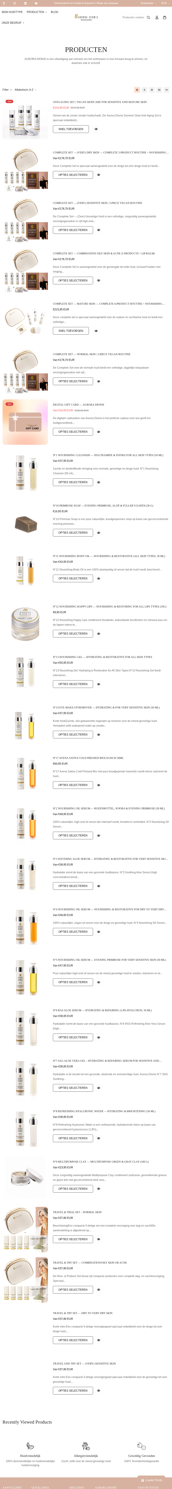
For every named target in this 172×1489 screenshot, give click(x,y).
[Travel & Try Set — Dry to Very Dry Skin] (25, 1330)
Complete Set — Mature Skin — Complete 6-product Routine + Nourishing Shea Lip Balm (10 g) (107, 304)
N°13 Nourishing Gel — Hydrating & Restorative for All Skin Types (102, 657)
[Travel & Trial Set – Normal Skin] (25, 1229)
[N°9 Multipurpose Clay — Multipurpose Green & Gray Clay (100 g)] (25, 1179)
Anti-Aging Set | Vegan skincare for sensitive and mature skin (100, 102)
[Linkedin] (25, 3)
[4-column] (159, 90)
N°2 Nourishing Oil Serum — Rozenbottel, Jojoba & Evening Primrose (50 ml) (109, 808)
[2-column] (144, 90)
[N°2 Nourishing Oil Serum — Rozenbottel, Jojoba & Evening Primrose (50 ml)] (25, 826)
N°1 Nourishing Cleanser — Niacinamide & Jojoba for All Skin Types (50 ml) (108, 455)
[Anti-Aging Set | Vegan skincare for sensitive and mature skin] (25, 119)
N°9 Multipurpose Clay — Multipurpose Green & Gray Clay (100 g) (101, 1161)
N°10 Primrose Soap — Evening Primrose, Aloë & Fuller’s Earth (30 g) (103, 505)
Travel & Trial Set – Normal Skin (77, 1212)
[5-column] (166, 90)
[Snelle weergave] (96, 129)
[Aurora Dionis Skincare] (86, 17)
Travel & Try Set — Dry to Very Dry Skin (83, 1313)
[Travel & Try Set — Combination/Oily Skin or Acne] (25, 1280)
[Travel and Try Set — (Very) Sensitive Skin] (25, 1381)
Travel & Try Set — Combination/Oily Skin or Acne (90, 1262)
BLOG (54, 12)
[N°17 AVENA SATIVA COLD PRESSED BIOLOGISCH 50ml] (25, 775)
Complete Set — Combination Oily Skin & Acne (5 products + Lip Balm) (104, 253)
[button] (164, 17)
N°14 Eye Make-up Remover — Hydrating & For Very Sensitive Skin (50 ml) (106, 707)
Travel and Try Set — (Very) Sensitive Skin (84, 1363)
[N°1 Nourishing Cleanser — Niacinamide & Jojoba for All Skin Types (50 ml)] (25, 472)
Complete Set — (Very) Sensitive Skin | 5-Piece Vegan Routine (97, 203)
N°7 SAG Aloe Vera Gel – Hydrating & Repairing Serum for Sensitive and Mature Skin (106, 1061)
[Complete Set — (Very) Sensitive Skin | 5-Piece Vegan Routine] (25, 220)
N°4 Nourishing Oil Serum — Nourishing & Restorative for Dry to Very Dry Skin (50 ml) (108, 909)
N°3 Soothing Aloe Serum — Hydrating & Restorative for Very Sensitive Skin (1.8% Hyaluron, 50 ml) (110, 859)
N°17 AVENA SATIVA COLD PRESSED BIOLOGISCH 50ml (88, 758)
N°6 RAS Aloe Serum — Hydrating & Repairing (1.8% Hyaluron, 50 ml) (102, 1010)
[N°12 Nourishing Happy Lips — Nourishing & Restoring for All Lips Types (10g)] (25, 624)
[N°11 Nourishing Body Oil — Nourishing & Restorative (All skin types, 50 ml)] (25, 573)
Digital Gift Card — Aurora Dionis (78, 404)
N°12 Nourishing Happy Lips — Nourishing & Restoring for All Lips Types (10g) (109, 606)
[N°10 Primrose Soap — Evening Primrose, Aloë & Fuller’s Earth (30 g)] (25, 523)
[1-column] (137, 90)
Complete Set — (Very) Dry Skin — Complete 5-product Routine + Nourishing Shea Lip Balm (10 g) (109, 153)
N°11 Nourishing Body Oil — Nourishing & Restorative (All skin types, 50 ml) (109, 556)
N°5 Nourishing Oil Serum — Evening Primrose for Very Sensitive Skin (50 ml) (109, 959)
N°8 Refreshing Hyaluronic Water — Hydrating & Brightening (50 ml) (104, 1111)
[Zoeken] (148, 17)
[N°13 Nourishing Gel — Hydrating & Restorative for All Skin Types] (25, 674)
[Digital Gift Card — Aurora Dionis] (25, 422)
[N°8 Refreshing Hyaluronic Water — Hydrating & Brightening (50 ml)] (25, 1128)
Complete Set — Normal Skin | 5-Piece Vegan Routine (92, 354)
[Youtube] (36, 3)
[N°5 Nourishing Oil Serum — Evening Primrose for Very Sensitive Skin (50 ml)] (25, 977)
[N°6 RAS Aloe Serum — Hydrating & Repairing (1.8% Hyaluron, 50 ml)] (25, 1027)
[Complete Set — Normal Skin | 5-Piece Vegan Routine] (25, 371)
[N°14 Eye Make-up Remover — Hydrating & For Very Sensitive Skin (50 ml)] (25, 725)
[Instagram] (15, 3)
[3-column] (152, 90)
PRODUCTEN (35, 12)
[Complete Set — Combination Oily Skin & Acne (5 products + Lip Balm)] (25, 271)
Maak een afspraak (107, 3)
